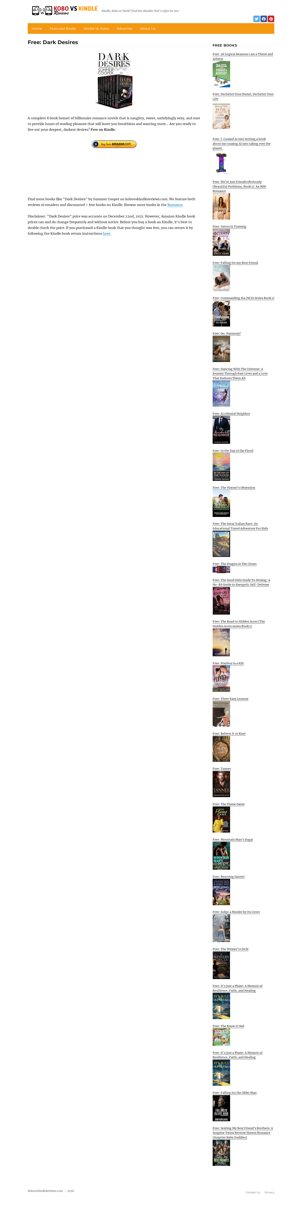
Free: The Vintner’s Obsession (234, 487)
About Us (148, 29)
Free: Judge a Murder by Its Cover (236, 912)
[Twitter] (256, 19)
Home (37, 29)
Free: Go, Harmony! (227, 333)
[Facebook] (264, 19)
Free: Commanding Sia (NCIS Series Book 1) (243, 298)
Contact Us (253, 1192)
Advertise (124, 29)
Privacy (269, 1192)
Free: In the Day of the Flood (233, 451)
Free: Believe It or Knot (229, 733)
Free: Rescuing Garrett (229, 877)
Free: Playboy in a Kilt (228, 663)
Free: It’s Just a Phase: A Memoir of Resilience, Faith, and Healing (238, 988)
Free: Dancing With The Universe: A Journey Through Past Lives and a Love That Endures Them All (240, 373)
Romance (175, 205)
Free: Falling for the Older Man (235, 1093)
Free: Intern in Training (229, 226)
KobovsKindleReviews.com (45, 1191)
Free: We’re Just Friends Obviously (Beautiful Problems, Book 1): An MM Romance (239, 186)
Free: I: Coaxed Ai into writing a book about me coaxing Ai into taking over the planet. (242, 143)
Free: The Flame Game (229, 804)
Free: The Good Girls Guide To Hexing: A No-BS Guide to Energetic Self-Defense (241, 582)
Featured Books (63, 29)
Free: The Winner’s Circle (231, 949)
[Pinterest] (271, 19)
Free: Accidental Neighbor (231, 413)
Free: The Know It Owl (228, 1026)
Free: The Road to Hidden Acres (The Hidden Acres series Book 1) (239, 624)
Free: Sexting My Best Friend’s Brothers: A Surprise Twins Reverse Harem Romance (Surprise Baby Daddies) (243, 1132)
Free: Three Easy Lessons (230, 699)
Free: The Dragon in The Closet (235, 564)
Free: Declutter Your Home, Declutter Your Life (243, 96)
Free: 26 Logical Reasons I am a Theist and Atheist (243, 56)
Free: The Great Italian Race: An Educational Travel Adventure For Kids (240, 526)
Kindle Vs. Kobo (96, 29)
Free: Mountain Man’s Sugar (233, 839)
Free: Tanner (222, 768)
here (106, 233)
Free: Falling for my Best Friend (235, 263)
